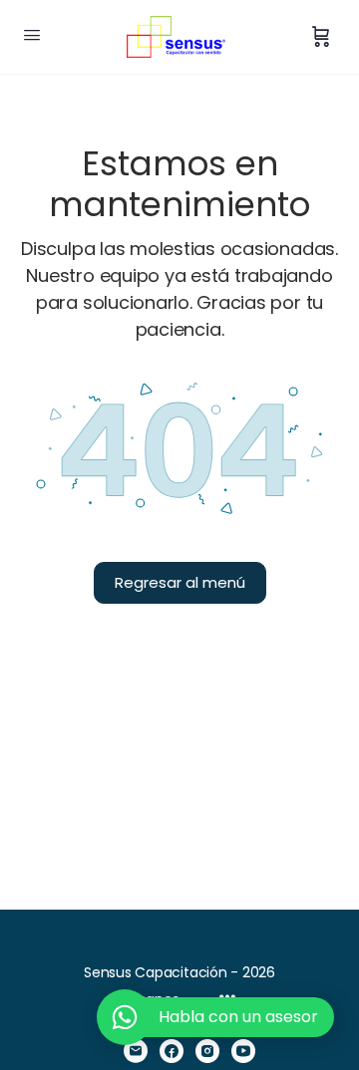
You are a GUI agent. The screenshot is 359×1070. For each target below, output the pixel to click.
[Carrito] (321, 37)
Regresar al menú (180, 582)
